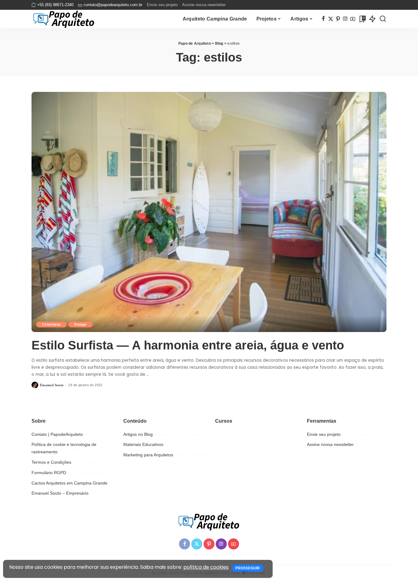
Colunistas (51, 324)
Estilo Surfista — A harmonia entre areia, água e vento (188, 345)
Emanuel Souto (52, 385)
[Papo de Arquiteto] (64, 19)
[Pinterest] (338, 19)
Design (80, 324)
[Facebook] (323, 19)
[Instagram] (345, 19)
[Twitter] (330, 19)
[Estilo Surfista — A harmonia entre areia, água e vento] (209, 212)
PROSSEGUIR (247, 568)
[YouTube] (352, 19)
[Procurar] (382, 19)
